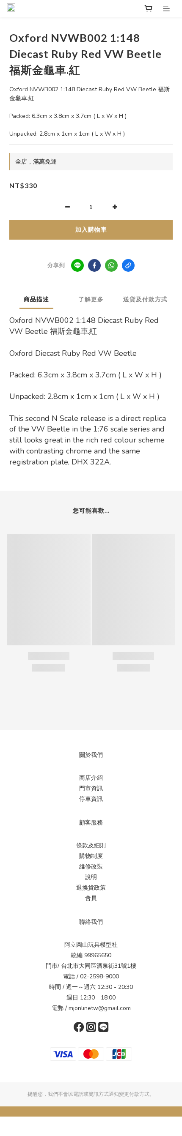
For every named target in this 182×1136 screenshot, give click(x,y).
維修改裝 (91, 867)
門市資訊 (91, 788)
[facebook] (94, 265)
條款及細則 (91, 845)
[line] (77, 265)
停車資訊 (91, 799)
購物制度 (91, 856)
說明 (91, 877)
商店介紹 (91, 778)
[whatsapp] (111, 265)
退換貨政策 (91, 888)
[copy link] (128, 265)
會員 (91, 898)
